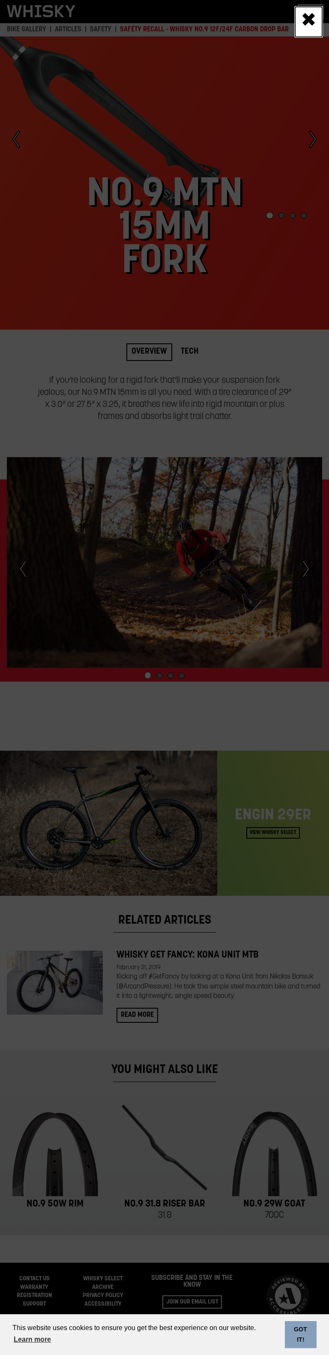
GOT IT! (300, 1334)
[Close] (308, 22)
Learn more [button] (32, 1339)
